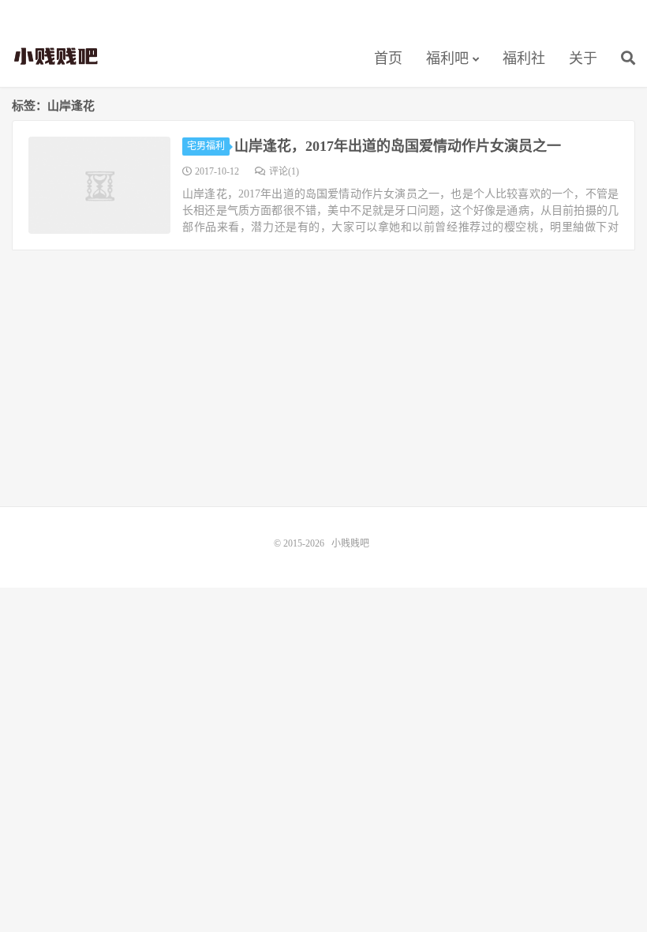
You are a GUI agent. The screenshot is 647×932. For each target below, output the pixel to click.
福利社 (524, 58)
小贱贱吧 (57, 56)
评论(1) (284, 171)
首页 (388, 58)
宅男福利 (206, 146)
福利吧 (447, 58)
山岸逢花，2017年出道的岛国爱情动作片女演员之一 (397, 146)
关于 (583, 58)
